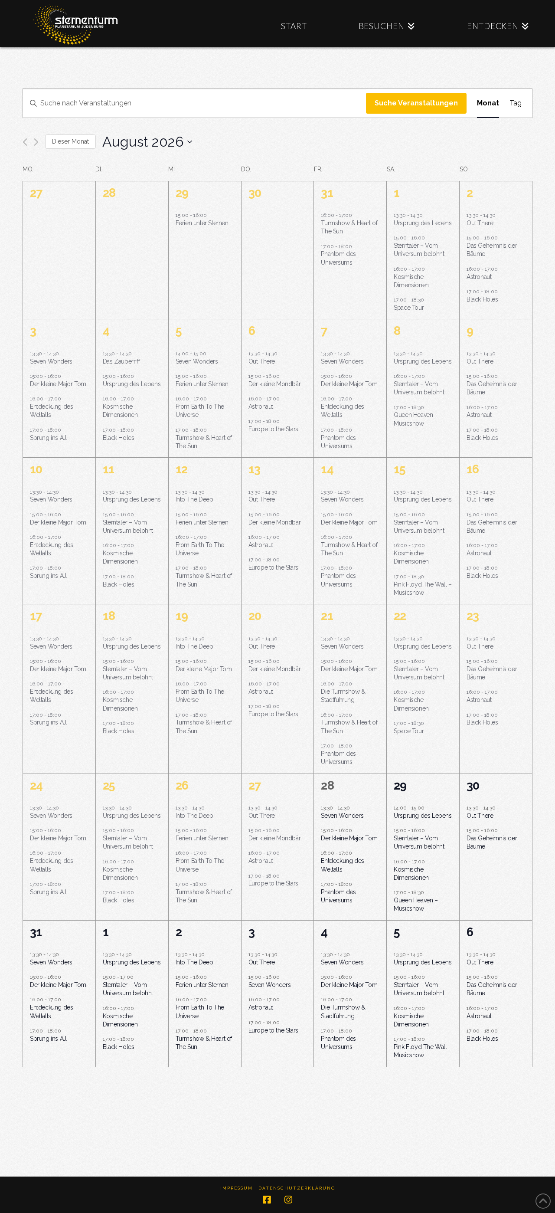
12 (181, 469)
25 (109, 785)
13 (254, 469)
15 (399, 469)
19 (182, 616)
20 (254, 616)
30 (473, 785)
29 (182, 193)
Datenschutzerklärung (296, 1188)
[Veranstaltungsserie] (356, 246)
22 (400, 616)
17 (36, 616)
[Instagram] (288, 1199)
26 (182, 785)
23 (473, 616)
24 (36, 785)
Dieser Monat (70, 141)
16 (473, 469)
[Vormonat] (25, 142)
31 (327, 193)
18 (109, 616)
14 (327, 469)
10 (36, 469)
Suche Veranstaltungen (416, 103)
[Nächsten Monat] (36, 142)
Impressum (236, 1188)
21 (327, 616)
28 (327, 785)
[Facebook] (267, 1199)
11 (108, 469)
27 (254, 785)
